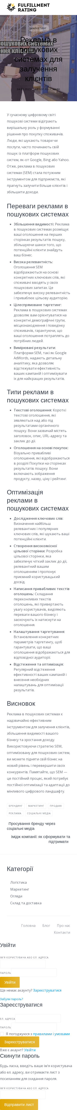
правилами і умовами (51, 1033)
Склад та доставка (25, 903)
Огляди (16, 896)
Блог (46, 925)
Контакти (62, 932)
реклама (15, 813)
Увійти (30, 1050)
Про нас (63, 925)
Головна (28, 925)
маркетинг (36, 805)
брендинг (16, 805)
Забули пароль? (11, 999)
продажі (56, 805)
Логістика (18, 882)
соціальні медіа (39, 813)
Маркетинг (39, 28)
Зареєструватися (47, 990)
